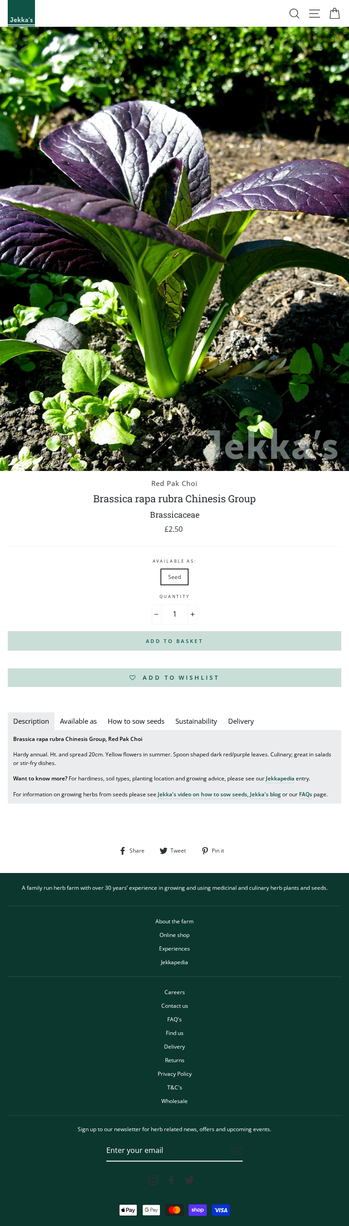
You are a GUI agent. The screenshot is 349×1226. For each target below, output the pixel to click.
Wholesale (174, 1100)
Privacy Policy (175, 1073)
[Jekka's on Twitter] (189, 1180)
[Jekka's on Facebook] (171, 1180)
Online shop (174, 934)
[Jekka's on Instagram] (153, 1180)
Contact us (174, 1005)
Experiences (174, 948)
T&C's (174, 1087)
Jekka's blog (265, 794)
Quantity (174, 596)
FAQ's (174, 1019)
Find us (175, 1032)
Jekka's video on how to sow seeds (202, 794)
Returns (174, 1060)
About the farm (174, 921)
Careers (175, 992)
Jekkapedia (280, 778)
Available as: (175, 561)
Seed (174, 576)
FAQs (305, 794)
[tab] (31, 721)
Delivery (174, 1046)
